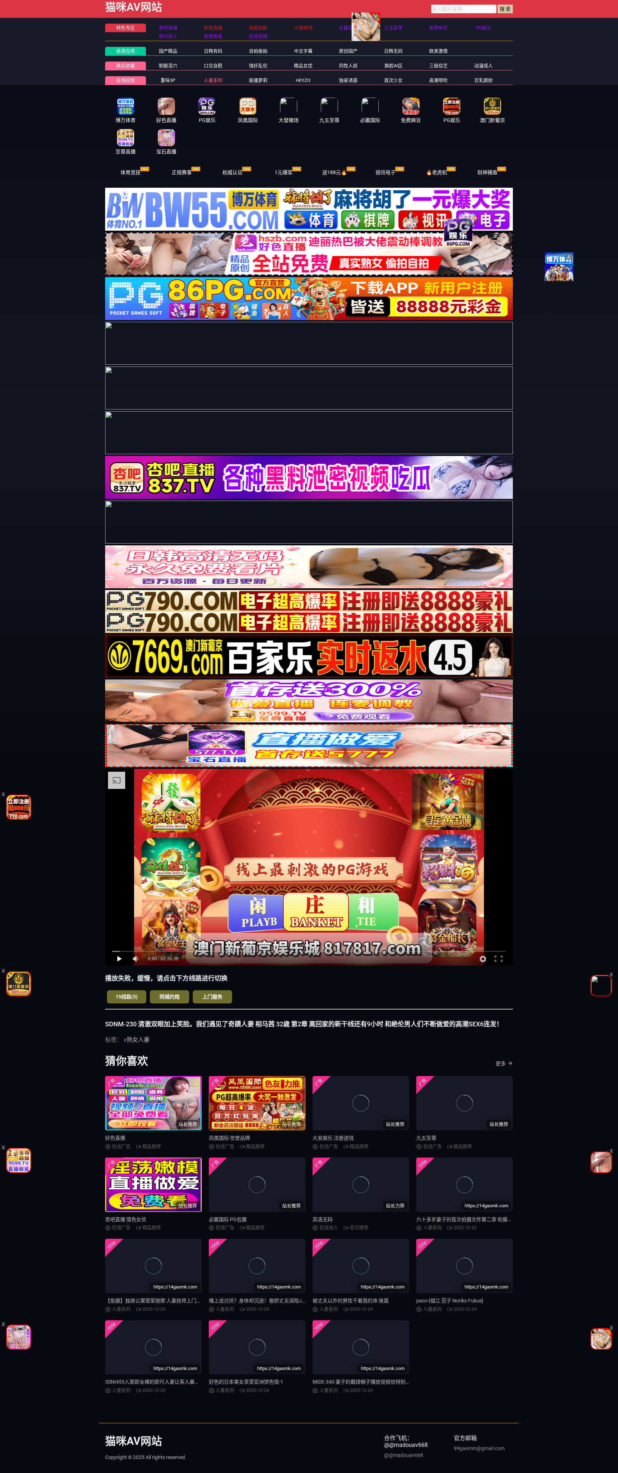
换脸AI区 (393, 65)
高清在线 (125, 51)
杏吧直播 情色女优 (125, 1219)
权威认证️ (232, 172)
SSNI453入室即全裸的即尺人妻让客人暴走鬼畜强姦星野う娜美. (175, 1382)
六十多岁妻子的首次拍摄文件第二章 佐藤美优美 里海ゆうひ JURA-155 (494, 1219)
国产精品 (168, 51)
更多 (501, 1063)
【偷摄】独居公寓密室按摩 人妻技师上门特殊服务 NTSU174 (172, 1300)
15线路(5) (127, 997)
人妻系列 (213, 80)
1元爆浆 (284, 172)
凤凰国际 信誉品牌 (229, 1138)
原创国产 (348, 51)
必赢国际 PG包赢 (228, 1219)
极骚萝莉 (258, 80)
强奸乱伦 (258, 65)
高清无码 (323, 1219)
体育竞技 (131, 172)
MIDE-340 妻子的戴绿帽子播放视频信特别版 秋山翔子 (372, 1382)
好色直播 (115, 1138)
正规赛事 (182, 172)
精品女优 (303, 65)
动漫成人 (483, 65)
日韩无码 (393, 51)
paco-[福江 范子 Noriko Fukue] (449, 1300)
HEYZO (303, 80)
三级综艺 (438, 65)
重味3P (168, 80)
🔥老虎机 (436, 172)
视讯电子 (386, 172)
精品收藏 (125, 65)
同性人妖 (348, 65)
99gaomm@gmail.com (479, 1448)
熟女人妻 (138, 1039)
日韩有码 (213, 51)
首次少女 (393, 80)
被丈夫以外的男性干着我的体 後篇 (351, 1300)
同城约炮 (170, 997)
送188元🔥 (334, 172)
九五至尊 (426, 1138)
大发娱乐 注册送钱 (333, 1138)
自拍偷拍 (258, 51)
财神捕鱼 (487, 172)
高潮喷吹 (438, 80)
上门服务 (212, 997)
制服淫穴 (168, 65)
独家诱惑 (348, 80)
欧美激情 (438, 51)
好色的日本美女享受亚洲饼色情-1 (246, 1382)
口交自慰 (213, 65)
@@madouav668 (403, 1455)
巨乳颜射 (483, 80)
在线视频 (125, 80)
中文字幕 (303, 51)
